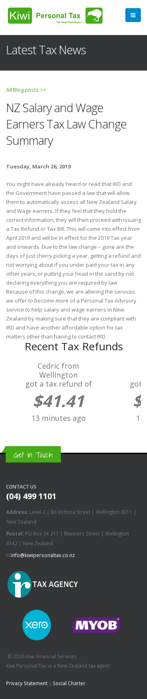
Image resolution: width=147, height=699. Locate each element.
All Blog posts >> (26, 89)
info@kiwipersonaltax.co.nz (43, 555)
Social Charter (69, 683)
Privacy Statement (26, 683)
